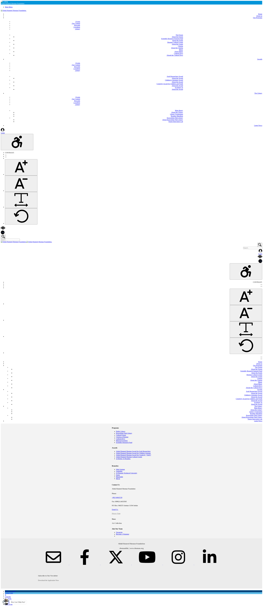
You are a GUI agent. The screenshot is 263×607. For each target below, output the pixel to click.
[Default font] (21, 216)
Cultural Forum (121, 435)
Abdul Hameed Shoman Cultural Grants (129, 457)
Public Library (120, 431)
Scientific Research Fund (124, 442)
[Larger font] (21, 167)
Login (3, 133)
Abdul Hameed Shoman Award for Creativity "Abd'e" (133, 455)
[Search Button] (3, 237)
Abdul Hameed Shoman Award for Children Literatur (133, 453)
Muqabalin (119, 477)
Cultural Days (120, 439)
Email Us (115, 509)
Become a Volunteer (122, 534)
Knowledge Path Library (124, 433)
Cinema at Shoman (122, 437)
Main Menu (9, 7)
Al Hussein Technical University (126, 473)
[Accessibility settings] (17, 142)
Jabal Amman (120, 469)
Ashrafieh (119, 471)
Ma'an (118, 479)
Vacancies (119, 532)
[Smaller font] (21, 184)
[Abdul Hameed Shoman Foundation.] (13, 10)
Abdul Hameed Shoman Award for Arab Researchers (133, 451)
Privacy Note (116, 513)
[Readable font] (21, 200)
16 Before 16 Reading (123, 459)
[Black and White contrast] (261, 286)
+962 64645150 (117, 497)
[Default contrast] (261, 284)
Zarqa (118, 475)
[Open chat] (6, 601)
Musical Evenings (122, 441)
